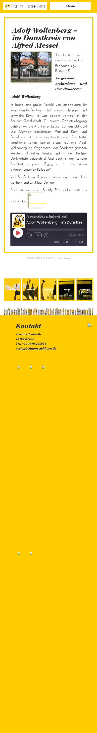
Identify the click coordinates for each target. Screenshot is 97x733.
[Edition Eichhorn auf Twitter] (34, 455)
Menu (70, 6)
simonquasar (84, 325)
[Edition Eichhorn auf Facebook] (22, 455)
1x (38, 234)
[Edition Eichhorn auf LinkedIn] (33, 641)
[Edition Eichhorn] (25, 6)
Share (79, 242)
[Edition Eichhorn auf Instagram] (45, 455)
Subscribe (61, 242)
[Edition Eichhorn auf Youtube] (22, 641)
